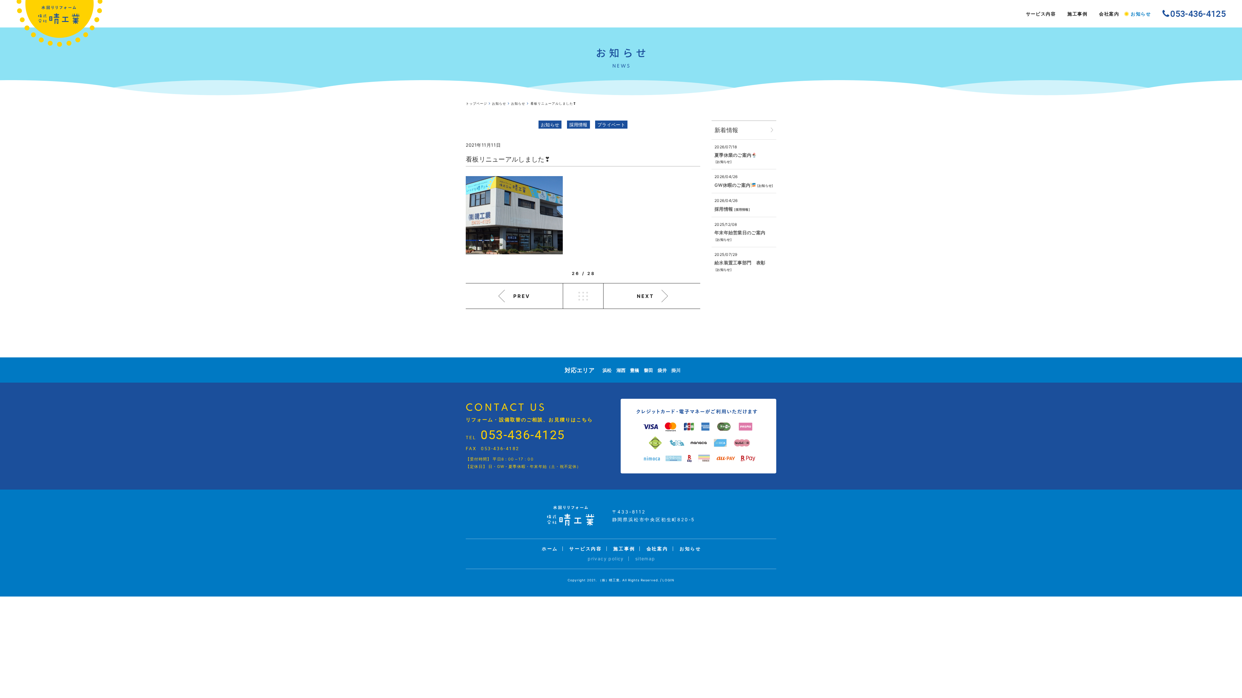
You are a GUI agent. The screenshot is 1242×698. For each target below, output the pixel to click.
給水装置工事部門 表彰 (739, 262)
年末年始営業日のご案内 (739, 232)
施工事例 (1077, 13)
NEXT (645, 296)
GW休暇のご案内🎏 (735, 185)
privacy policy (606, 558)
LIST (583, 296)
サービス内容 (1041, 13)
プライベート (611, 124)
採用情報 (578, 124)
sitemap (645, 558)
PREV (521, 296)
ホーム (550, 548)
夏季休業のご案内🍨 (735, 155)
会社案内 (1109, 13)
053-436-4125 (523, 434)
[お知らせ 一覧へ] (772, 130)
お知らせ (1141, 13)
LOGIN (668, 580)
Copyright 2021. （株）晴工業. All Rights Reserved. (613, 580)
